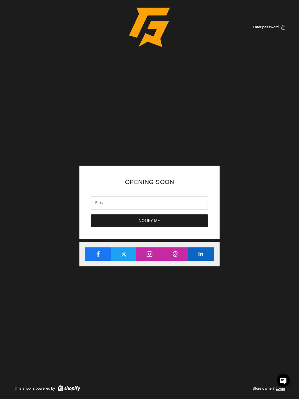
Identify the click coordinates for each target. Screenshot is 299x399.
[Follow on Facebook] (98, 254)
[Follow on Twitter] (123, 254)
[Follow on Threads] (175, 254)
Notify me (149, 220)
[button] (283, 380)
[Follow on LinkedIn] (201, 254)
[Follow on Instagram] (149, 254)
